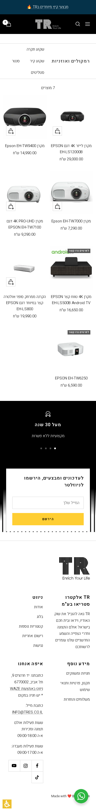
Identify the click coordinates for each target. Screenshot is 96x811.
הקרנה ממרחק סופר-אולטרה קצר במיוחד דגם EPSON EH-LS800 (25, 303)
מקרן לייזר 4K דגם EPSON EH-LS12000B (71, 149)
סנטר (16, 61)
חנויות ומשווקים (78, 673)
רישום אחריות (32, 636)
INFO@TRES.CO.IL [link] (27, 712)
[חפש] (78, 24)
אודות (38, 607)
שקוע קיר (37, 61)
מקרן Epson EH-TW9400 (25, 146)
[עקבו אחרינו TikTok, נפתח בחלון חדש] (37, 777)
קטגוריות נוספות (31, 626)
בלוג (40, 616)
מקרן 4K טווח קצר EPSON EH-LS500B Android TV (71, 300)
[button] (7, 804)
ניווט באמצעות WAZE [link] (26, 688)
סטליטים (37, 72)
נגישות (38, 645)
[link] (37, 765)
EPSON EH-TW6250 (71, 378)
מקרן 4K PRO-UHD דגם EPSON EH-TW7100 (25, 224)
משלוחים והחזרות (77, 699)
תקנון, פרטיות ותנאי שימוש (75, 686)
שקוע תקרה (35, 49)
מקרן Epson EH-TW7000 (71, 221)
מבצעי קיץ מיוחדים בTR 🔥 (47, 7)
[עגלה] (8, 24)
